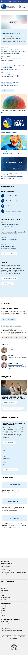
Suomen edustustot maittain (9, 278)
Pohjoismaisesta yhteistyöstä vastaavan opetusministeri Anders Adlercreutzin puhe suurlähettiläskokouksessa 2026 (13, 51)
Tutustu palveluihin (9, 442)
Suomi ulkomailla (5, 623)
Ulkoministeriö (4, 621)
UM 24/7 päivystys (7, 284)
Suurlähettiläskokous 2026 (11, 34)
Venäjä (4, 453)
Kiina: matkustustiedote (8, 246)
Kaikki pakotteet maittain (10, 469)
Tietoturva (9, 637)
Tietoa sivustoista (21, 635)
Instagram (3, 608)
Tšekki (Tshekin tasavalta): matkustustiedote (14, 232)
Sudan (4, 464)
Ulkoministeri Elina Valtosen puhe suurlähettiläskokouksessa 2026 (10, 75)
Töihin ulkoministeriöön (9, 402)
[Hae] (20, 6)
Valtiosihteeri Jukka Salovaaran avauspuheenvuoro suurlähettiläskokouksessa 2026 (10, 83)
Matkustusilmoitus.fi (5, 628)
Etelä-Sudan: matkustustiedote (10, 224)
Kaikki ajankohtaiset (7, 90)
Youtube (3, 615)
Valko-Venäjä (6, 458)
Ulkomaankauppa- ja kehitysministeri (17, 357)
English (19, 1)
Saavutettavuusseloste (18, 637)
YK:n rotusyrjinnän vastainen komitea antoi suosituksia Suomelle (13, 59)
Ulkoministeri (11, 350)
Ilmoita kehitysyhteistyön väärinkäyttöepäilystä (11, 630)
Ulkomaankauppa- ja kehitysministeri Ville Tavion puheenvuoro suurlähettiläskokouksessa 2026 (13, 67)
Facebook (3, 613)
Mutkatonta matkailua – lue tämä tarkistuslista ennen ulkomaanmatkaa (12, 152)
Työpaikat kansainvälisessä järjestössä (12, 408)
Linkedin (3, 610)
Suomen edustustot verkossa (9, 635)
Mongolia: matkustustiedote (9, 239)
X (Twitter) (3, 606)
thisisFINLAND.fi (4, 626)
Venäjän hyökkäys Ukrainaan (9, 132)
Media (25, 1)
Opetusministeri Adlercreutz (15, 365)
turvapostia (6, 572)
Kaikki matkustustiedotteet (9, 254)
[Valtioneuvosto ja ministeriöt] (2, 1)
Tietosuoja (4, 637)
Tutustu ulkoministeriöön (8, 319)
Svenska (14, 1)
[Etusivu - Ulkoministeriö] (8, 6)
